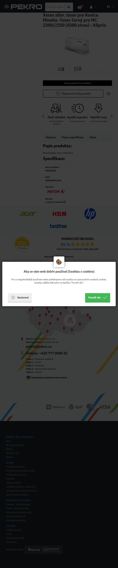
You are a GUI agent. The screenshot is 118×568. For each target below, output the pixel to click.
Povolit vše (94, 297)
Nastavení (23, 297)
